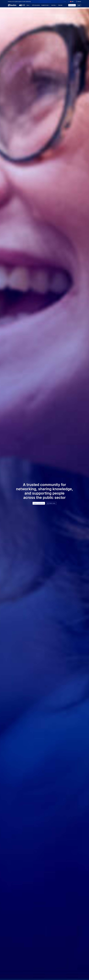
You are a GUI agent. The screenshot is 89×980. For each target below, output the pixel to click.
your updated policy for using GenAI (22, 1)
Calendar (60, 5)
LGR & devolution (36, 5)
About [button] (28, 5)
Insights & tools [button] (45, 5)
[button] (64, 1)
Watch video (52, 503)
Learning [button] (53, 5)
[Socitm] (12, 5)
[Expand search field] (78, 1)
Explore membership (39, 503)
